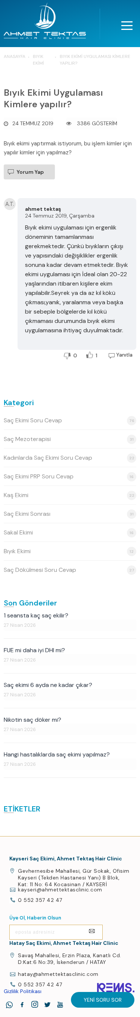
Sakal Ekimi (69, 532)
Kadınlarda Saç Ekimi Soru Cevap (69, 458)
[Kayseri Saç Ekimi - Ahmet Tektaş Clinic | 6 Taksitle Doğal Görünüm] (45, 23)
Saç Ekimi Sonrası (69, 514)
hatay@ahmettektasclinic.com (58, 974)
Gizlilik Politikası (22, 991)
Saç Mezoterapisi (69, 439)
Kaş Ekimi (69, 495)
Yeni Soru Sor (103, 999)
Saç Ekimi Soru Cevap (69, 420)
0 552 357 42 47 (40, 900)
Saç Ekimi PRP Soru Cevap (69, 476)
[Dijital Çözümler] (115, 988)
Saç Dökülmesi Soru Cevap (69, 570)
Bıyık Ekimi (69, 551)
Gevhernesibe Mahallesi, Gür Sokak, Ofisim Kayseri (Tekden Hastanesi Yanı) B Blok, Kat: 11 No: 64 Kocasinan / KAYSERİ (74, 877)
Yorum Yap (30, 172)
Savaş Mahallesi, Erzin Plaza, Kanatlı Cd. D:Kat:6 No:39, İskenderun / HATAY (69, 958)
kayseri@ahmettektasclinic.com (60, 889)
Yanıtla (124, 354)
